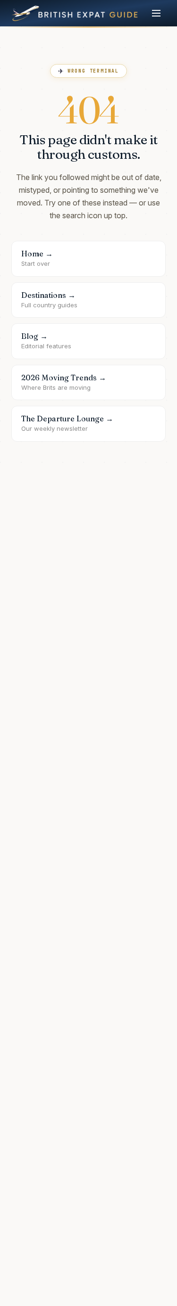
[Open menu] (156, 13)
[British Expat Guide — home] (74, 13)
